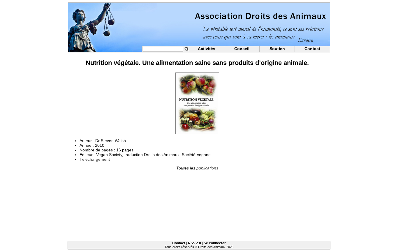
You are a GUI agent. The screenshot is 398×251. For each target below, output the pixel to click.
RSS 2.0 (194, 243)
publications (207, 168)
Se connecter (215, 243)
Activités (206, 48)
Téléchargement (95, 159)
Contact (312, 48)
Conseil (241, 48)
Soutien (277, 48)
